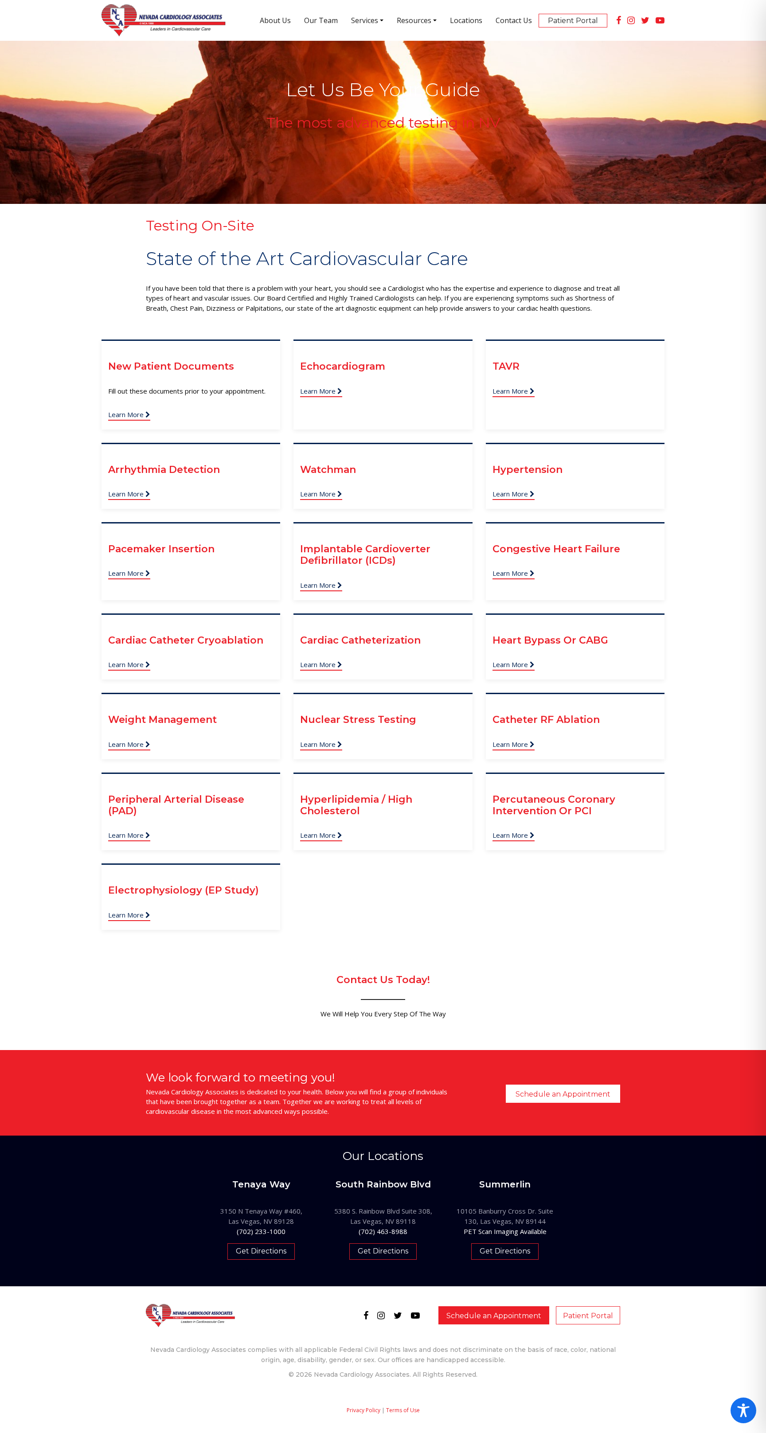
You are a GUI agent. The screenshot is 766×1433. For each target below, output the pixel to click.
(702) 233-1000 (261, 1231)
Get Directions (261, 1251)
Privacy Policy (363, 1410)
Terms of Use (403, 1410)
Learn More (126, 414)
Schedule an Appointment (563, 1094)
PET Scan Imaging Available (505, 1231)
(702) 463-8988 (383, 1231)
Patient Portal (588, 1316)
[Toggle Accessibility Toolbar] (743, 1410)
